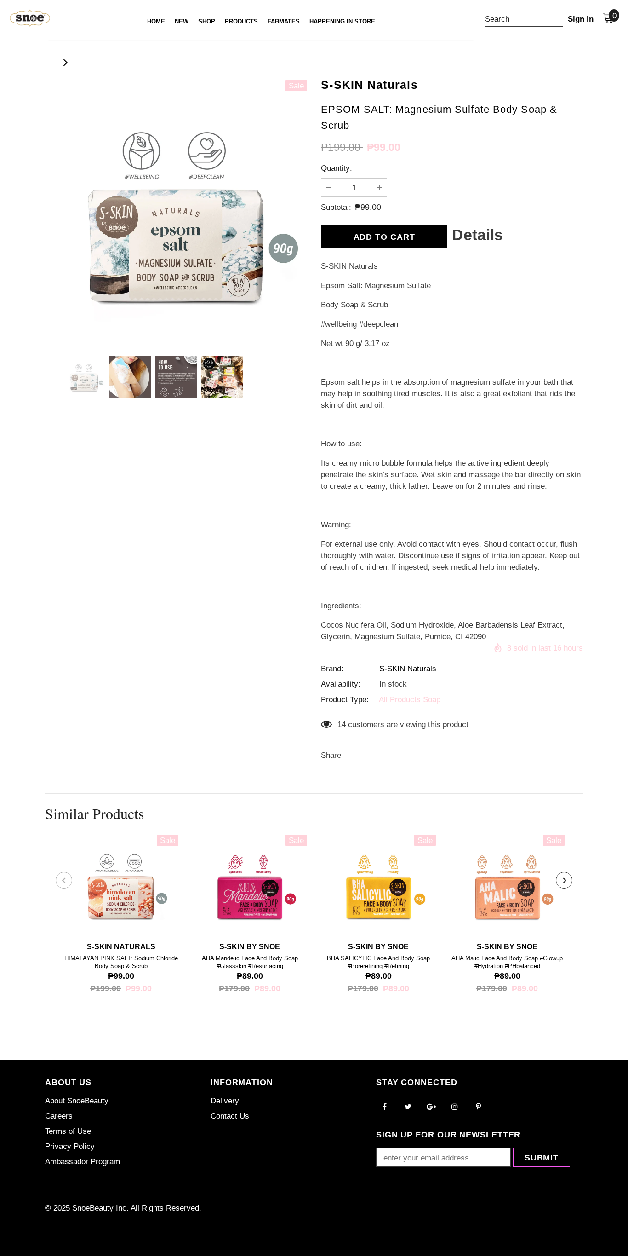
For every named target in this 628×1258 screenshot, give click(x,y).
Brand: (332, 668)
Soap (431, 699)
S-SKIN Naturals (407, 668)
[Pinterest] (478, 1106)
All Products (400, 699)
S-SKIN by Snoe (249, 947)
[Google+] (431, 1106)
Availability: (340, 684)
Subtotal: (336, 207)
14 (341, 724)
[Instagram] (454, 1106)
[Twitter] (408, 1106)
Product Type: (345, 699)
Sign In (581, 19)
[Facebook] (384, 1106)
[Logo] (22, 18)
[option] (176, 211)
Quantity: (336, 168)
